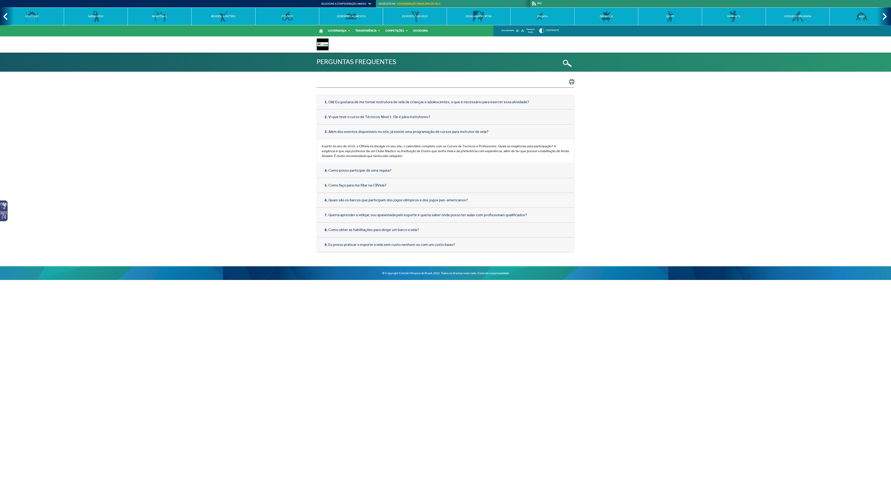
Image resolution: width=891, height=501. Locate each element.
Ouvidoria (420, 30)
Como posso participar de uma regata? (358, 170)
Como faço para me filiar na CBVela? (355, 185)
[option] (32, 16)
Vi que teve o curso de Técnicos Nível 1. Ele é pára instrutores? (377, 117)
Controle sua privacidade (493, 273)
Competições (394, 30)
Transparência (366, 30)
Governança (337, 30)
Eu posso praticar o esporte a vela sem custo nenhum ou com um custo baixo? (390, 244)
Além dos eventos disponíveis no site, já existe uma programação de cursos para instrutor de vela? (406, 131)
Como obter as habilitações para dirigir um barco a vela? (372, 230)
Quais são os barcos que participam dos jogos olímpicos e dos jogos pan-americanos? (396, 200)
